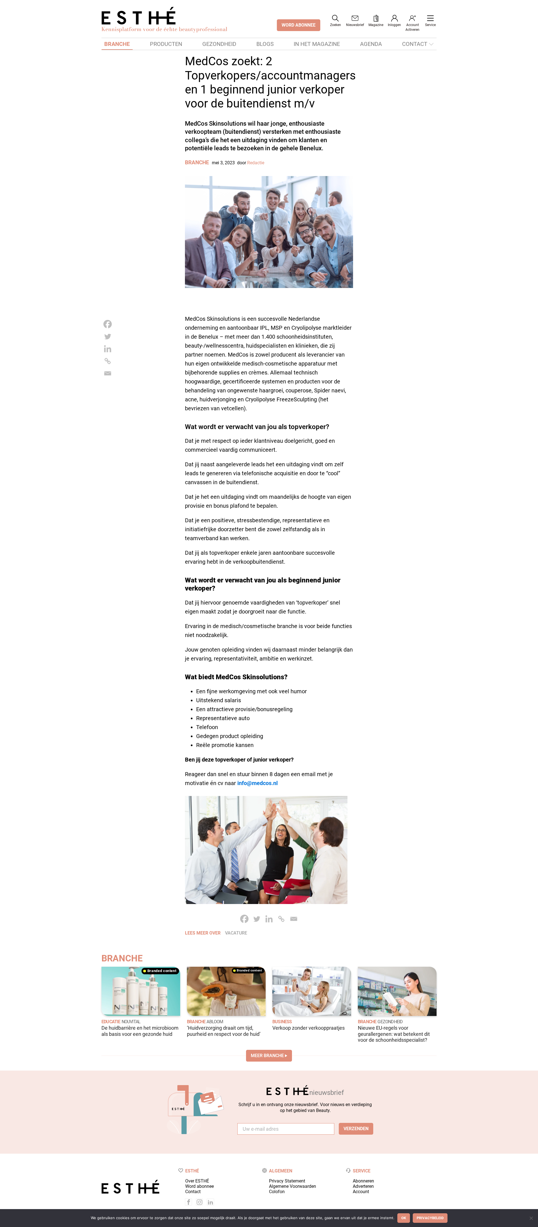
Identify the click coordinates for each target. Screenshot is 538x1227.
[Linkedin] (107, 348)
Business (282, 1021)
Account (361, 1191)
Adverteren (363, 1186)
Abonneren (363, 1181)
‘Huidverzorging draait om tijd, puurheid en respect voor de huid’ (224, 1031)
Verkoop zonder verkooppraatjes (308, 1028)
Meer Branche (267, 1055)
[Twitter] (107, 336)
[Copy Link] (107, 361)
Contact (414, 44)
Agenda (371, 44)
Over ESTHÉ (197, 1181)
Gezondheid (219, 44)
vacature (236, 933)
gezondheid (390, 1021)
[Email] (107, 373)
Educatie (110, 1021)
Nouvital (131, 1021)
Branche (117, 44)
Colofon (277, 1191)
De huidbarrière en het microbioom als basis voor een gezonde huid (139, 1031)
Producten (166, 44)
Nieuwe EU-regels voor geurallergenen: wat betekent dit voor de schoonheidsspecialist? (394, 1034)
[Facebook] (107, 324)
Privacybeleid (430, 1218)
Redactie (255, 162)
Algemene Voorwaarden (292, 1186)
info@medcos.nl (257, 783)
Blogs (265, 44)
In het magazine (317, 44)
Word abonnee (199, 1186)
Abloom (215, 1021)
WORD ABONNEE (299, 25)
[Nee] (531, 1218)
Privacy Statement (287, 1181)
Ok (403, 1218)
